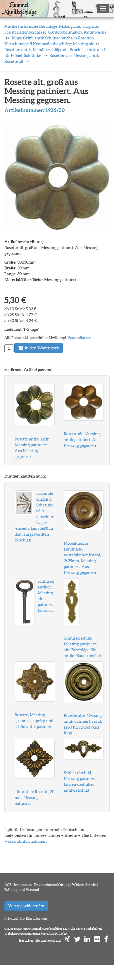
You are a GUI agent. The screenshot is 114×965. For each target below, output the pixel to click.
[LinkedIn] (87, 940)
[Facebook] (106, 940)
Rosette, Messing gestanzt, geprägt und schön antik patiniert (34, 721)
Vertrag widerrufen (26, 905)
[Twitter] (77, 940)
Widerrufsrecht (84, 884)
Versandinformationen (25, 841)
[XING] (67, 940)
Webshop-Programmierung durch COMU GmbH (36, 933)
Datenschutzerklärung (52, 884)
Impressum (23, 884)
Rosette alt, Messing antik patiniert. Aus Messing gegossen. (82, 439)
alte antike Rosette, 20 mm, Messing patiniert (34, 797)
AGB (8, 884)
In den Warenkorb (41, 348)
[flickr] (97, 940)
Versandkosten (79, 337)
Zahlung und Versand (21, 889)
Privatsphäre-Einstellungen (25, 918)
